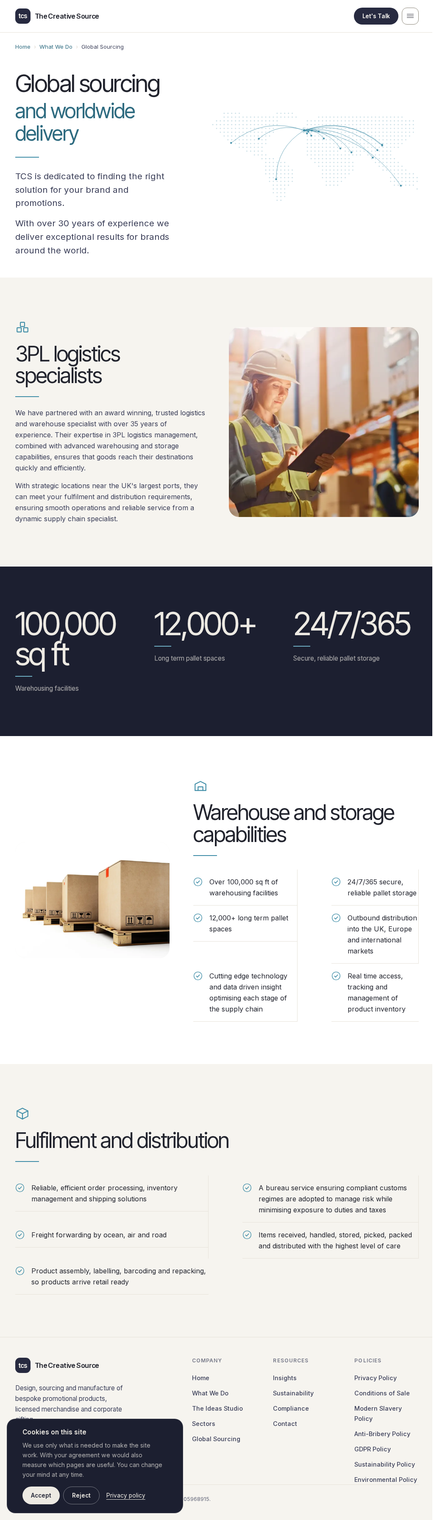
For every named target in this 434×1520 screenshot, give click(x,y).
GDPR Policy (372, 1449)
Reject (81, 1495)
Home (23, 46)
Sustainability (293, 1393)
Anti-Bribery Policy (382, 1433)
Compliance (291, 1408)
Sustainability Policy (384, 1464)
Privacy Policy (375, 1377)
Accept (41, 1495)
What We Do (55, 46)
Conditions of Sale (382, 1393)
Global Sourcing (216, 1438)
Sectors (203, 1423)
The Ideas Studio (217, 1408)
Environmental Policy (385, 1479)
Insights (285, 1377)
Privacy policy (125, 1495)
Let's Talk (376, 16)
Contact (285, 1423)
